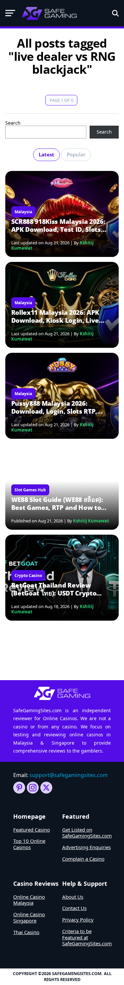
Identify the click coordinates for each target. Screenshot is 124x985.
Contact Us (74, 908)
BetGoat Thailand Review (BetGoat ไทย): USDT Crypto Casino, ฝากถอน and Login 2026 (58, 589)
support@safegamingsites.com (68, 775)
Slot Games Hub (30, 490)
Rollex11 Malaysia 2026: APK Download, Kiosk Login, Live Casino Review (55, 316)
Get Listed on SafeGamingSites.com (87, 832)
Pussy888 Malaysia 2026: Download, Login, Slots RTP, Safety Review (54, 407)
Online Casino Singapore (29, 917)
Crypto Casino (28, 575)
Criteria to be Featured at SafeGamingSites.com (87, 937)
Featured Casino (31, 829)
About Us (72, 896)
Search (13, 123)
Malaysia (23, 212)
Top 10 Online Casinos (29, 844)
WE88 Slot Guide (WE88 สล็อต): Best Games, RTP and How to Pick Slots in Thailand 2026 (57, 504)
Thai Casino (26, 932)
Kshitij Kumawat (91, 521)
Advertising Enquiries (86, 847)
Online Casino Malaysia (29, 899)
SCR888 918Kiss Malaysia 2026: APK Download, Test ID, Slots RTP (58, 225)
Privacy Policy (78, 919)
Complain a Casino (83, 858)
